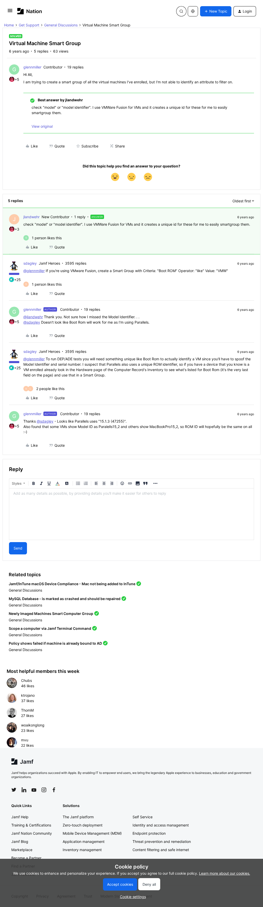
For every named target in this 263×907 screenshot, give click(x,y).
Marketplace (21, 850)
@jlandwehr (33, 317)
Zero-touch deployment (82, 825)
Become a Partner (26, 858)
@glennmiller (34, 270)
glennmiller (32, 67)
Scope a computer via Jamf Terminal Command (50, 628)
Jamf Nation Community (31, 833)
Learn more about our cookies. (224, 873)
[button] (10, 12)
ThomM (27, 710)
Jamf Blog (19, 841)
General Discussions (61, 25)
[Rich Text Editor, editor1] (131, 514)
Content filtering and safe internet (161, 850)
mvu (24, 740)
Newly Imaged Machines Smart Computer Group (51, 613)
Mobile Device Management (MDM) (92, 833)
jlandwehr (31, 217)
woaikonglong (32, 725)
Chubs (26, 680)
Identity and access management (161, 825)
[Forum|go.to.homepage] (29, 11)
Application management (84, 841)
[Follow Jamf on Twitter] (13, 790)
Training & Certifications (31, 825)
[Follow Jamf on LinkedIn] (23, 789)
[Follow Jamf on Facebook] (54, 789)
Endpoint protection (149, 833)
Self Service (143, 817)
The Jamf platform (78, 817)
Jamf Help (20, 817)
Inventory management (82, 850)
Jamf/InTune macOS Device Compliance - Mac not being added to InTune (72, 584)
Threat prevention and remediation (162, 841)
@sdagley (31, 322)
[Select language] (193, 11)
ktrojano (28, 695)
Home (9, 25)
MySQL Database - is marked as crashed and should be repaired (64, 598)
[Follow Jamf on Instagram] (43, 789)
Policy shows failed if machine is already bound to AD (55, 643)
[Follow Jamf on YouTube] (33, 790)
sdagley (30, 263)
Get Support (29, 25)
